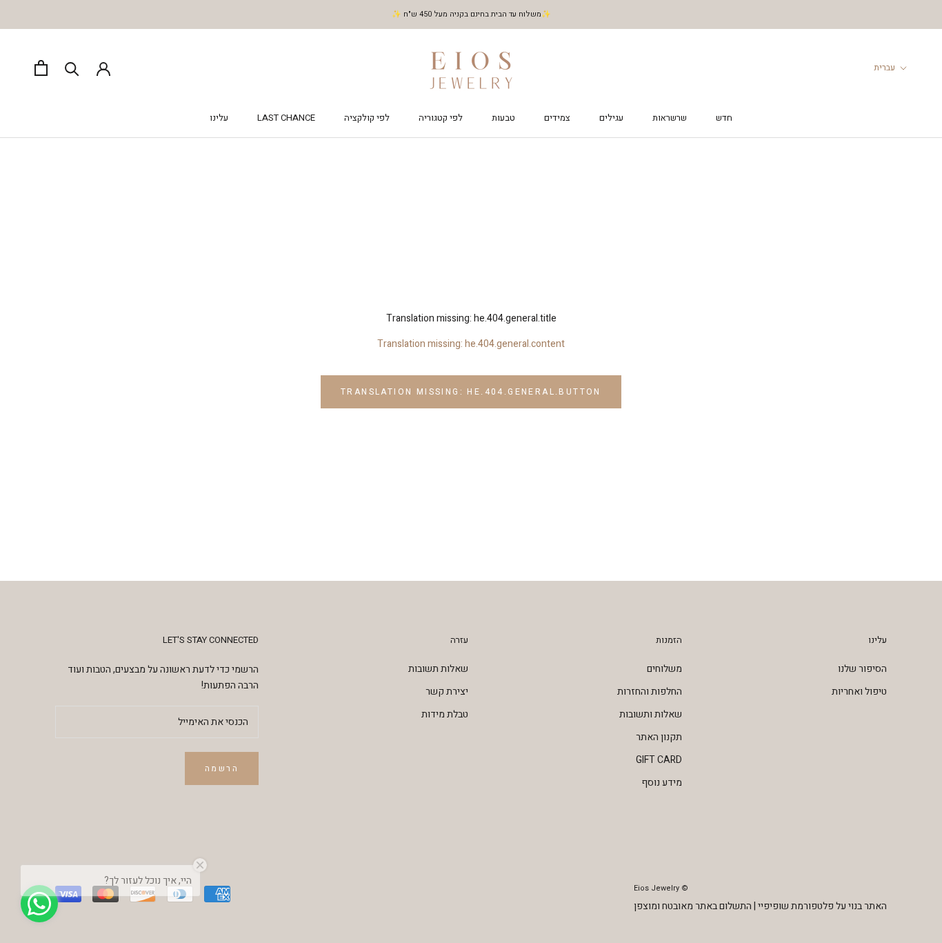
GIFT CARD (659, 760)
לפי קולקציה (367, 117)
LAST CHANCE (286, 117)
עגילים (611, 117)
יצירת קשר (446, 691)
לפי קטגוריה (441, 117)
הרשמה (222, 768)
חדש (724, 117)
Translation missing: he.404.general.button (471, 392)
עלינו (219, 117)
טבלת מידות (444, 714)
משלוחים (664, 669)
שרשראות (669, 117)
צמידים (557, 117)
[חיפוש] (72, 68)
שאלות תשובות (438, 669)
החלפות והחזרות (649, 691)
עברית (884, 67)
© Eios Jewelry (661, 888)
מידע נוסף (661, 782)
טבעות (503, 117)
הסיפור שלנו (862, 669)
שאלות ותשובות (650, 714)
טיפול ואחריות (859, 691)
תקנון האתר (659, 737)
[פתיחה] (41, 68)
